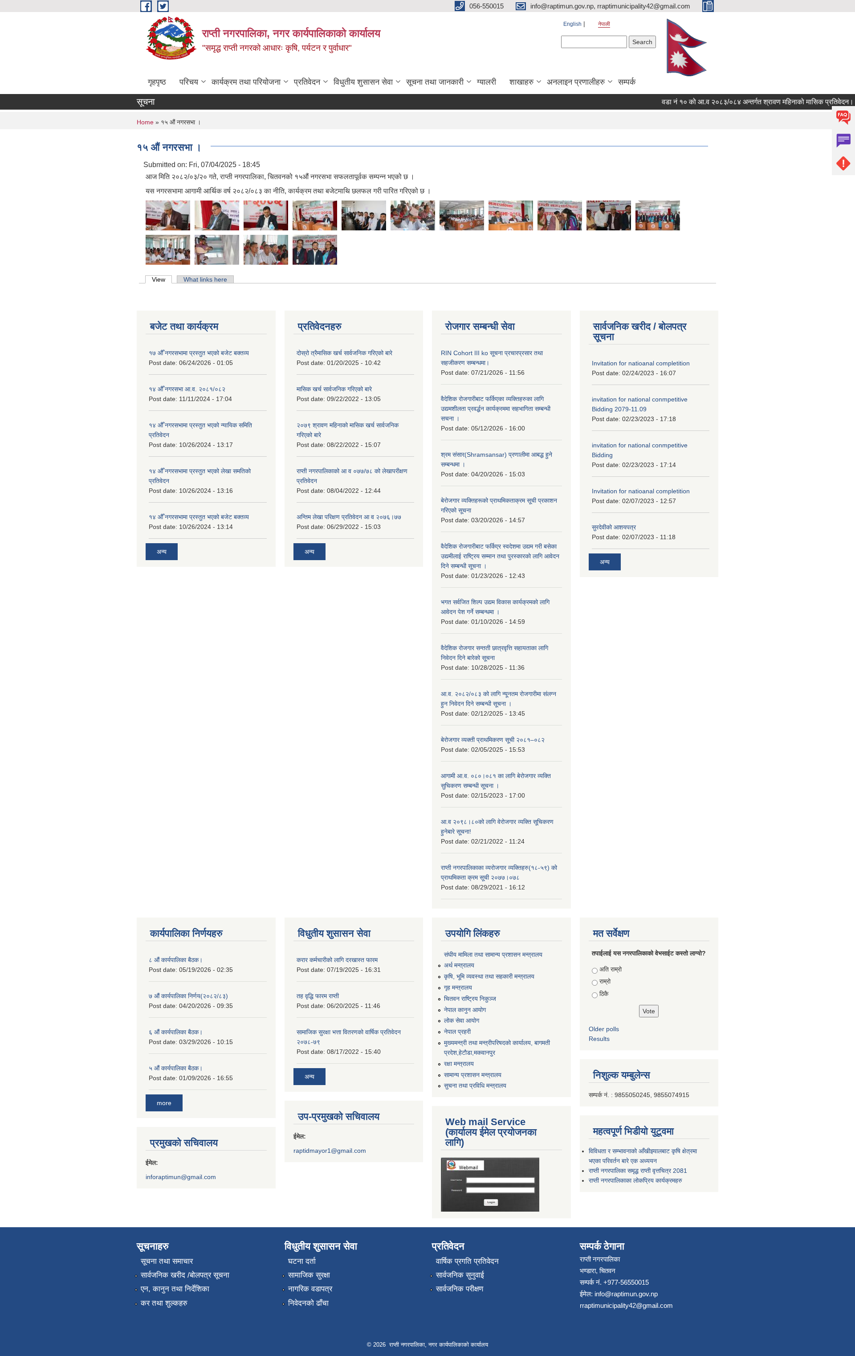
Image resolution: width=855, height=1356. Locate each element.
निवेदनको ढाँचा (308, 1303)
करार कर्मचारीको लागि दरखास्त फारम (337, 959)
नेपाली (604, 24)
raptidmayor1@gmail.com (329, 1150)
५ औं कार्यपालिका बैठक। (176, 1068)
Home (145, 122)
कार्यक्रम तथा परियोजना (246, 82)
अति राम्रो (610, 969)
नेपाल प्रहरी (457, 1031)
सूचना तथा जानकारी (435, 82)
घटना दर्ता (302, 1261)
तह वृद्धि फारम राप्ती (318, 996)
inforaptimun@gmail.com (181, 1176)
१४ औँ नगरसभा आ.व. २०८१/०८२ (187, 389)
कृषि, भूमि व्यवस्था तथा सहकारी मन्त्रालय (489, 976)
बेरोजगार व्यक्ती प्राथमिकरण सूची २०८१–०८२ (493, 739)
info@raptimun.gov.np (626, 1294)
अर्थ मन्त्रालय (459, 965)
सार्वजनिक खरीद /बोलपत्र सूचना (185, 1275)
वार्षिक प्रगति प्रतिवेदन (467, 1261)
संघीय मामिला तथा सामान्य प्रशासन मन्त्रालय (493, 954)
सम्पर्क (626, 82)
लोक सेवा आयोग (461, 1020)
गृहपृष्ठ (157, 82)
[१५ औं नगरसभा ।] (168, 214)
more (164, 1102)
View (162, 279)
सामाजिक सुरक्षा (309, 1275)
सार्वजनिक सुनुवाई (460, 1275)
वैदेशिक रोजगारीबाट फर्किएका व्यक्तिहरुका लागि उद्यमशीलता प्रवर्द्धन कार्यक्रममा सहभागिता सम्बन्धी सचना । (495, 408)
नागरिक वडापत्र (310, 1289)
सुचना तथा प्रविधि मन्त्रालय (475, 1085)
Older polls (604, 1028)
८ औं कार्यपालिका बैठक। (176, 959)
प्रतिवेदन (307, 82)
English (572, 24)
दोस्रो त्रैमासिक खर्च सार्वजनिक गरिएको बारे (344, 352)
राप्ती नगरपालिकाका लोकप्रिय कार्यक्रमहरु (635, 1180)
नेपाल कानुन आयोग (465, 1009)
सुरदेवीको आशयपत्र (614, 527)
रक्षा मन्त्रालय (459, 1063)
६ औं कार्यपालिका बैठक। (176, 1032)
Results (599, 1038)
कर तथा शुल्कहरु (164, 1303)
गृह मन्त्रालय (458, 987)
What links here (205, 279)
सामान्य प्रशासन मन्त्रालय (472, 1074)
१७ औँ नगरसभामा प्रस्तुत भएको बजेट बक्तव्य (199, 352)
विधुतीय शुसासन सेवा (363, 82)
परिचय (188, 82)
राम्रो (605, 981)
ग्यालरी (486, 82)
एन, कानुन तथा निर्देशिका (175, 1289)
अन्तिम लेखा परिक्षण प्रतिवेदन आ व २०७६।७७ (349, 516)
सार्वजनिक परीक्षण (459, 1289)
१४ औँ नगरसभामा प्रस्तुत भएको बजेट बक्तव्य (199, 516)
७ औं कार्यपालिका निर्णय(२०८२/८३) (188, 996)
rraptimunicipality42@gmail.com (626, 1305)
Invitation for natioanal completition (641, 363)
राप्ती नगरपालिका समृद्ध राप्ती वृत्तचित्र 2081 (638, 1170)
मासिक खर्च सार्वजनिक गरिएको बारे (334, 389)
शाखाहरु (521, 82)
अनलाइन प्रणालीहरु (576, 82)
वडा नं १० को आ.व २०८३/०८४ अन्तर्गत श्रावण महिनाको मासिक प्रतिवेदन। (739, 102)
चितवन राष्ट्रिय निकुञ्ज (470, 998)
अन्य (162, 551)
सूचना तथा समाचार (167, 1261)
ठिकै (603, 993)
